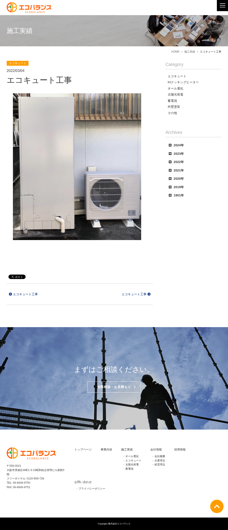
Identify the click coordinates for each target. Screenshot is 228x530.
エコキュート (133, 460)
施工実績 (189, 51)
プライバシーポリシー (92, 488)
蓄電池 (129, 468)
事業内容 (106, 449)
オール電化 (132, 456)
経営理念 (160, 464)
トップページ (83, 449)
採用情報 (180, 449)
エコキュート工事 (25, 294)
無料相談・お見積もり (114, 387)
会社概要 (160, 456)
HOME (175, 51)
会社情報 (156, 449)
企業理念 (160, 460)
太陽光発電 (132, 464)
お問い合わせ (83, 482)
